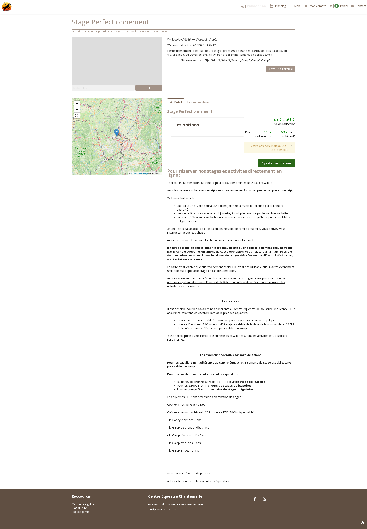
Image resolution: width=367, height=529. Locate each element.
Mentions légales (83, 504)
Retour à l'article (281, 69)
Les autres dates (198, 102)
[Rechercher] (148, 88)
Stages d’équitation (97, 31)
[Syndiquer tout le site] (264, 499)
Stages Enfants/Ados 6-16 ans (131, 31)
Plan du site (79, 508)
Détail (178, 102)
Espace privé (80, 512)
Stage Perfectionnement (189, 111)
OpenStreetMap (139, 173)
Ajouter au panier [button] (276, 163)
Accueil (76, 31)
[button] (116, 133)
